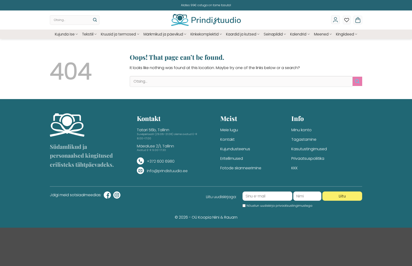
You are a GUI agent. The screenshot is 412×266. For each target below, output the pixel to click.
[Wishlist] (346, 20)
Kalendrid (298, 34)
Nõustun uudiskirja (279, 206)
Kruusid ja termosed (118, 34)
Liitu (342, 196)
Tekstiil (87, 34)
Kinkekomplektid (205, 34)
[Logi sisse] (335, 19)
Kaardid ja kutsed (241, 34)
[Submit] (95, 20)
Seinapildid (273, 34)
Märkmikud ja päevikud (163, 34)
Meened (321, 34)
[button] (358, 20)
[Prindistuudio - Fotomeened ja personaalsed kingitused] (206, 20)
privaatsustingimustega (294, 206)
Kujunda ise (65, 34)
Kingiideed (345, 34)
